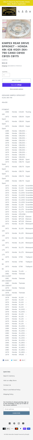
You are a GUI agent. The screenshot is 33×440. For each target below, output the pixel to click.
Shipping (4, 66)
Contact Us (7, 385)
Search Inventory (9, 376)
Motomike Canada (13, 434)
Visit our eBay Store (9, 380)
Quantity (4, 71)
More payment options (16, 89)
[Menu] (30, 11)
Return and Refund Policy (11, 389)
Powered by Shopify (23, 434)
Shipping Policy (8, 394)
